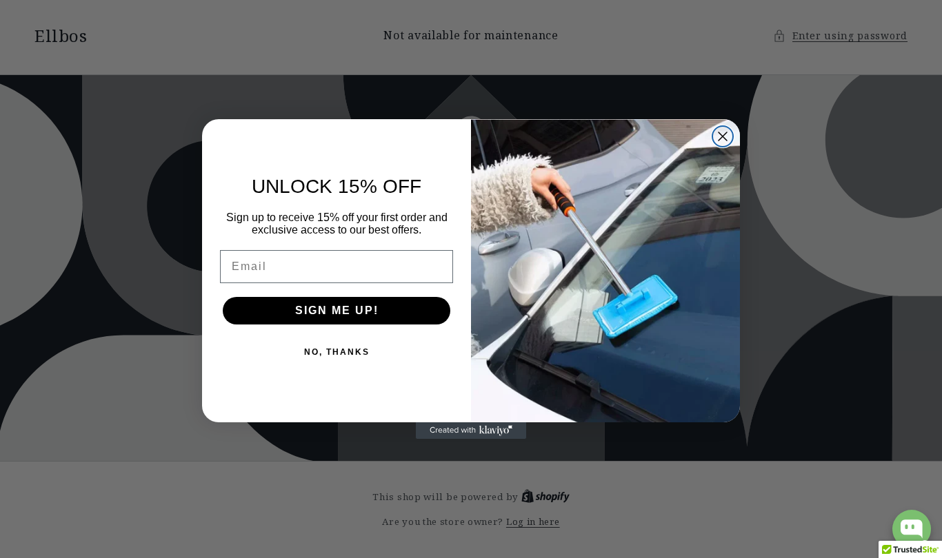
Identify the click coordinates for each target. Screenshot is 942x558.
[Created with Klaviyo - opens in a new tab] (471, 430)
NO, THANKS (337, 352)
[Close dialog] (722, 136)
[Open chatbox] (911, 529)
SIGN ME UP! (337, 310)
